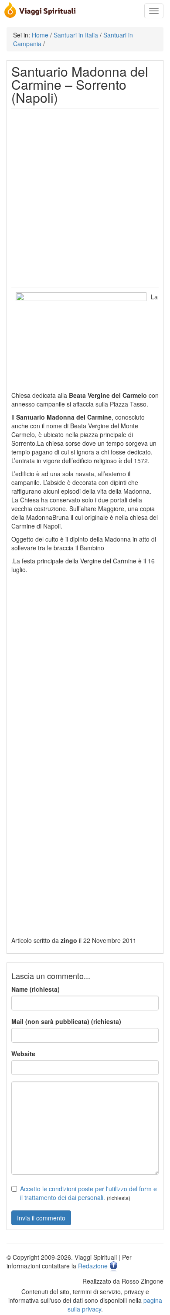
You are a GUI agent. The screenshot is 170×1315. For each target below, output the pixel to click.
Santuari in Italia (76, 35)
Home (40, 35)
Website (23, 1053)
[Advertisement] (85, 198)
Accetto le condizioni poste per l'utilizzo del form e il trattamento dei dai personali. (88, 1193)
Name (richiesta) (35, 989)
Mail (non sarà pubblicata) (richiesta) (66, 1021)
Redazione (93, 1265)
